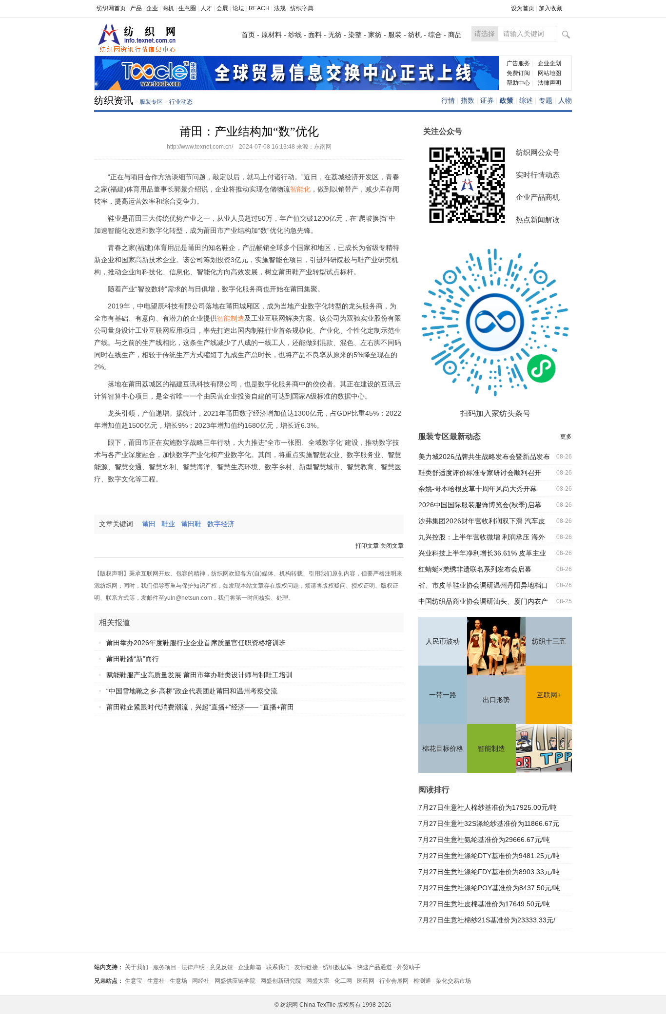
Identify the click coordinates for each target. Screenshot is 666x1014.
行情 (448, 100)
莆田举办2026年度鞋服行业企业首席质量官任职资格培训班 (196, 643)
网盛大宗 (318, 980)
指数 (467, 100)
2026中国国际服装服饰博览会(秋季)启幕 (479, 505)
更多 (566, 436)
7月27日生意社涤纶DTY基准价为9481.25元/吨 (489, 856)
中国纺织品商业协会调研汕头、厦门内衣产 (483, 601)
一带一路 (442, 695)
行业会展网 (394, 980)
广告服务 (518, 63)
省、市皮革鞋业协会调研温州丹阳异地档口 (483, 585)
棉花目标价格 (442, 748)
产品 (136, 8)
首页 (248, 34)
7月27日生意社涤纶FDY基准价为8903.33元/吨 (489, 872)
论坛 (238, 8)
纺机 (415, 34)
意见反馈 (221, 967)
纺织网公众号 (538, 152)
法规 (280, 8)
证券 (487, 100)
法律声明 (549, 82)
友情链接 (306, 967)
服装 (395, 34)
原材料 (271, 34)
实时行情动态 (538, 175)
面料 (315, 34)
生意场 (178, 980)
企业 (152, 8)
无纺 (335, 34)
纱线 (295, 34)
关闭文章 (392, 545)
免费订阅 (518, 73)
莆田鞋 (194, 524)
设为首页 (522, 8)
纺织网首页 (111, 8)
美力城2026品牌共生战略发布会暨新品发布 (484, 456)
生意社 (156, 980)
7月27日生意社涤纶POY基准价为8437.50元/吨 (489, 888)
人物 (565, 100)
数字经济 (223, 524)
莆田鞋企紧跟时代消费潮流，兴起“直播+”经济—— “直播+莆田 (200, 707)
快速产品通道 (374, 967)
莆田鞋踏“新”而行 (132, 659)
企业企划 (549, 63)
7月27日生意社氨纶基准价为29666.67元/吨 (484, 839)
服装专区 (151, 101)
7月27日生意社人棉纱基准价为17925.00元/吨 (487, 807)
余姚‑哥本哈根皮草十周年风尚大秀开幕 (477, 489)
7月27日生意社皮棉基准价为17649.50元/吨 (484, 904)
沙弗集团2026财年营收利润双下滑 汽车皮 (481, 521)
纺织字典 (301, 8)
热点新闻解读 (538, 219)
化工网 (343, 980)
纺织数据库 (337, 967)
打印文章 (367, 545)
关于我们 (136, 967)
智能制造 (491, 748)
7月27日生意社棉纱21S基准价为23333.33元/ (486, 920)
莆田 (151, 524)
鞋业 (171, 524)
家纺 (375, 34)
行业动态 (181, 101)
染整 (355, 34)
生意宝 (133, 980)
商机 (168, 8)
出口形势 (496, 700)
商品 (455, 34)
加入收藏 (550, 8)
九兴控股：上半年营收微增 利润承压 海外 (481, 537)
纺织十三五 (549, 641)
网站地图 (549, 73)
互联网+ (549, 695)
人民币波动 (443, 641)
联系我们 (278, 967)
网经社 (201, 980)
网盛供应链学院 (235, 980)
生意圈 (187, 8)
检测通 (422, 980)
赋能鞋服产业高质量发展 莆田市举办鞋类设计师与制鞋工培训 (199, 675)
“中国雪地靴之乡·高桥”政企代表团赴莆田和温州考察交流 (191, 691)
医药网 (365, 980)
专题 (545, 100)
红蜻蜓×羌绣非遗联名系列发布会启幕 (474, 569)
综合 (435, 34)
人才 (206, 8)
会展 (222, 8)
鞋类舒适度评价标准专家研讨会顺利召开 (479, 473)
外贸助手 (408, 967)
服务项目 (164, 967)
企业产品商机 (538, 197)
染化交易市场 (453, 980)
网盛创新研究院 (280, 980)
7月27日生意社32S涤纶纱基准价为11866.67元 (488, 823)
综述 (526, 100)
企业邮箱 (249, 967)
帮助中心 (518, 82)
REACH (259, 8)
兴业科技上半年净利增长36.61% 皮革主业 (482, 553)
